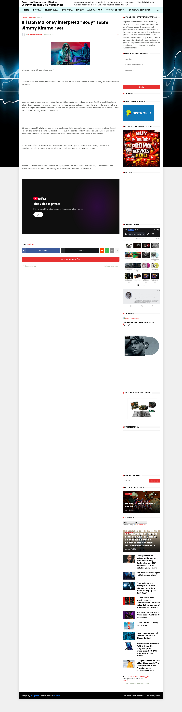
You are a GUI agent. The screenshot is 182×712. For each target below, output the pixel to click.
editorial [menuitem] (36, 10)
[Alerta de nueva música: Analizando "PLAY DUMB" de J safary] (129, 615)
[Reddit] (102, 250)
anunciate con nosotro (134, 696)
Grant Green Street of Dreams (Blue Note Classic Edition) (147, 635)
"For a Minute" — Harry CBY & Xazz (147, 624)
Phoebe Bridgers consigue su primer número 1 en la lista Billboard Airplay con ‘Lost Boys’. (146, 588)
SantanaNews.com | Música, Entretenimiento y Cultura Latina (43, 3)
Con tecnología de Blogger (137, 676)
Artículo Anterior (29, 266)
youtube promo (153, 696)
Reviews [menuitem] (80, 10)
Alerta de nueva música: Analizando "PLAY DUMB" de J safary (148, 614)
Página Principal (28, 17)
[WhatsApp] (107, 250)
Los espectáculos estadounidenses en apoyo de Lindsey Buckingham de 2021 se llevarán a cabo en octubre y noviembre (148, 562)
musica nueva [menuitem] (51, 10)
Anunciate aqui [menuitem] (94, 10)
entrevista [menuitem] (67, 10)
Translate (142, 525)
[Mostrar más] (117, 250)
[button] (157, 10)
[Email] (112, 250)
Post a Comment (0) (70, 259)
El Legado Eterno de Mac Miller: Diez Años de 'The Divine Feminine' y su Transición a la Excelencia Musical (148, 666)
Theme (56, 696)
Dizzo (125, 681)
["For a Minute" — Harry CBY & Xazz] (129, 626)
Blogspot (35, 696)
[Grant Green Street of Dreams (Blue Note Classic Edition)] (129, 636)
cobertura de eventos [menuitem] (139, 10)
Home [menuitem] (26, 10)
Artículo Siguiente (111, 266)
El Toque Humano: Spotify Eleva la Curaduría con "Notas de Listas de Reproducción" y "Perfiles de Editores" (148, 603)
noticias (39, 17)
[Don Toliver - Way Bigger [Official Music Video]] (129, 576)
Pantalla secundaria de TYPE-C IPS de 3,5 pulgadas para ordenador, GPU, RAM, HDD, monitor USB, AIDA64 (148, 649)
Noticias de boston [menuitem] (115, 10)
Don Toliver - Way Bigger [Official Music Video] (148, 574)
